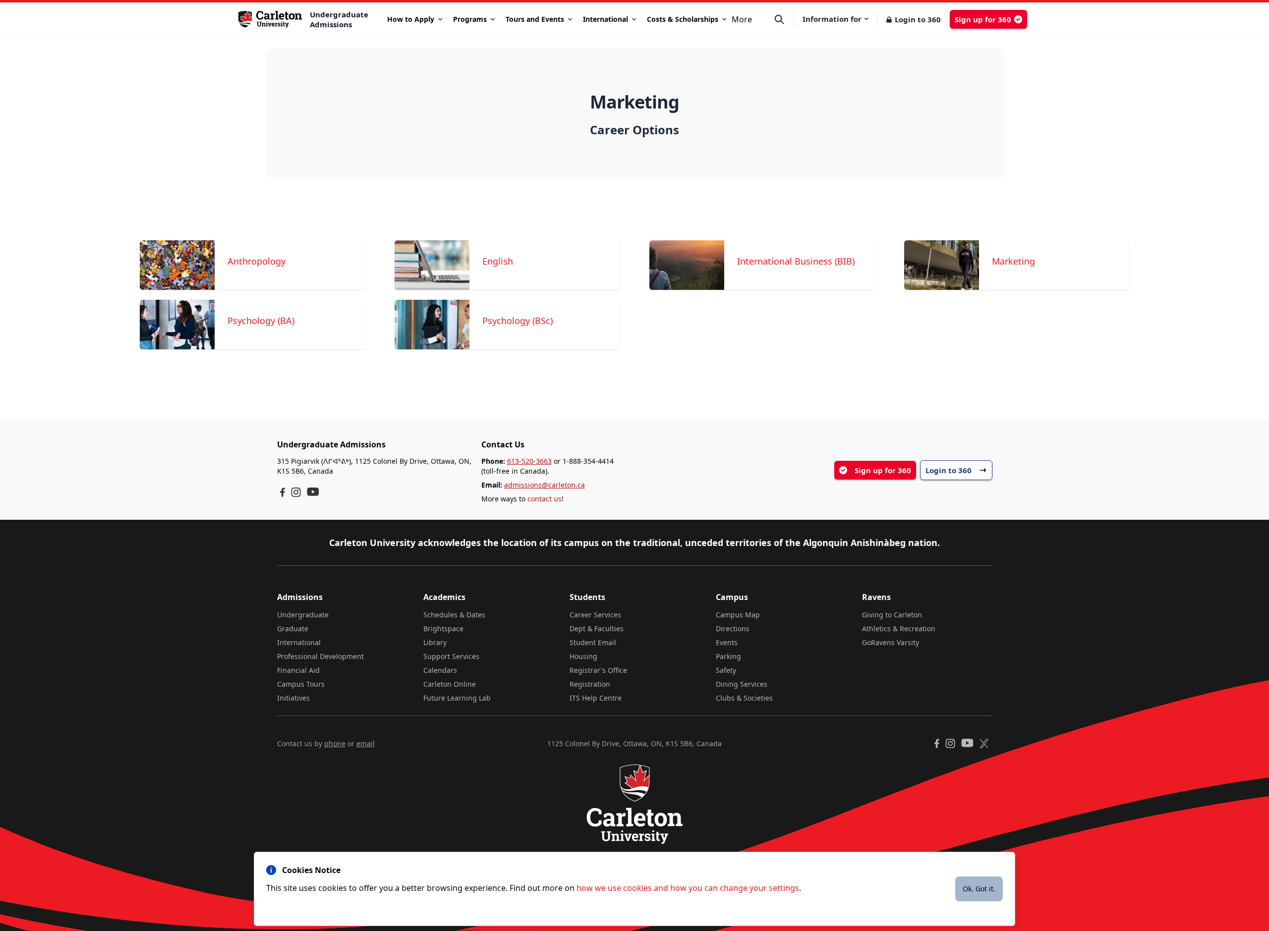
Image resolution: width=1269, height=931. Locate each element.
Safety (726, 670)
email (365, 743)
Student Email (593, 642)
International (605, 19)
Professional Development (320, 656)
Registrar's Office (598, 670)
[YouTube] (313, 492)
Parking (728, 656)
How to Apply (410, 19)
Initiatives (293, 698)
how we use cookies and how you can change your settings (688, 887)
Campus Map (738, 614)
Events (727, 642)
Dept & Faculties (597, 628)
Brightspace (443, 628)
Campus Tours (301, 684)
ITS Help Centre (596, 698)
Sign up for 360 (983, 19)
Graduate (292, 628)
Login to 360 (918, 19)
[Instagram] (296, 492)
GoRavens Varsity (890, 642)
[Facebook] (282, 492)
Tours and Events (535, 19)
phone (335, 743)
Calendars (440, 670)
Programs (470, 19)
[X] (984, 743)
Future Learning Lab (457, 698)
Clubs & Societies (744, 698)
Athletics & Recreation (898, 628)
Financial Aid (298, 670)
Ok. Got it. (979, 888)
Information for (832, 19)
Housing (583, 656)
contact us (544, 498)
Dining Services (741, 684)
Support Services (451, 656)
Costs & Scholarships (682, 19)
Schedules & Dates (454, 614)
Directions (733, 628)
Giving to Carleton (892, 614)
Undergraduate (303, 614)
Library (435, 642)
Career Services (595, 614)
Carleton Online (449, 684)
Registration (590, 684)
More (742, 19)
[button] (784, 19)
